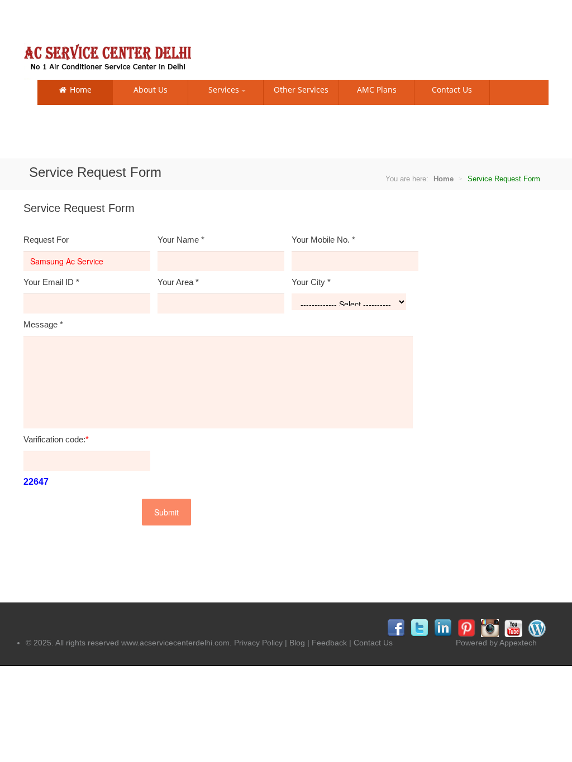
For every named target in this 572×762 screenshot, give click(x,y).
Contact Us (452, 89)
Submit (166, 512)
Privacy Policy (258, 642)
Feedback (329, 642)
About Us (151, 89)
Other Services (301, 89)
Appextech (518, 642)
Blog (297, 642)
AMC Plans (377, 89)
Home (80, 89)
